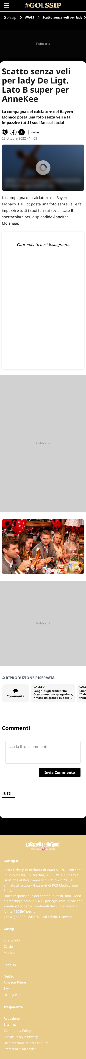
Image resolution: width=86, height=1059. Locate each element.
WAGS (29, 17)
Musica (9, 952)
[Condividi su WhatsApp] (5, 132)
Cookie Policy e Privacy (21, 1037)
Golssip (10, 17)
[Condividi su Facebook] (13, 132)
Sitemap (10, 1024)
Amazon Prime (15, 982)
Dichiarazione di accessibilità (26, 1043)
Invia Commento (59, 772)
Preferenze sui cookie (20, 1049)
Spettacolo (12, 940)
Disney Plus (12, 994)
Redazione (12, 1018)
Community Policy (17, 1030)
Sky (6, 988)
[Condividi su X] (21, 132)
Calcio (8, 946)
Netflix (9, 976)
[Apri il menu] (6, 5)
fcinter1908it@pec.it (19, 911)
